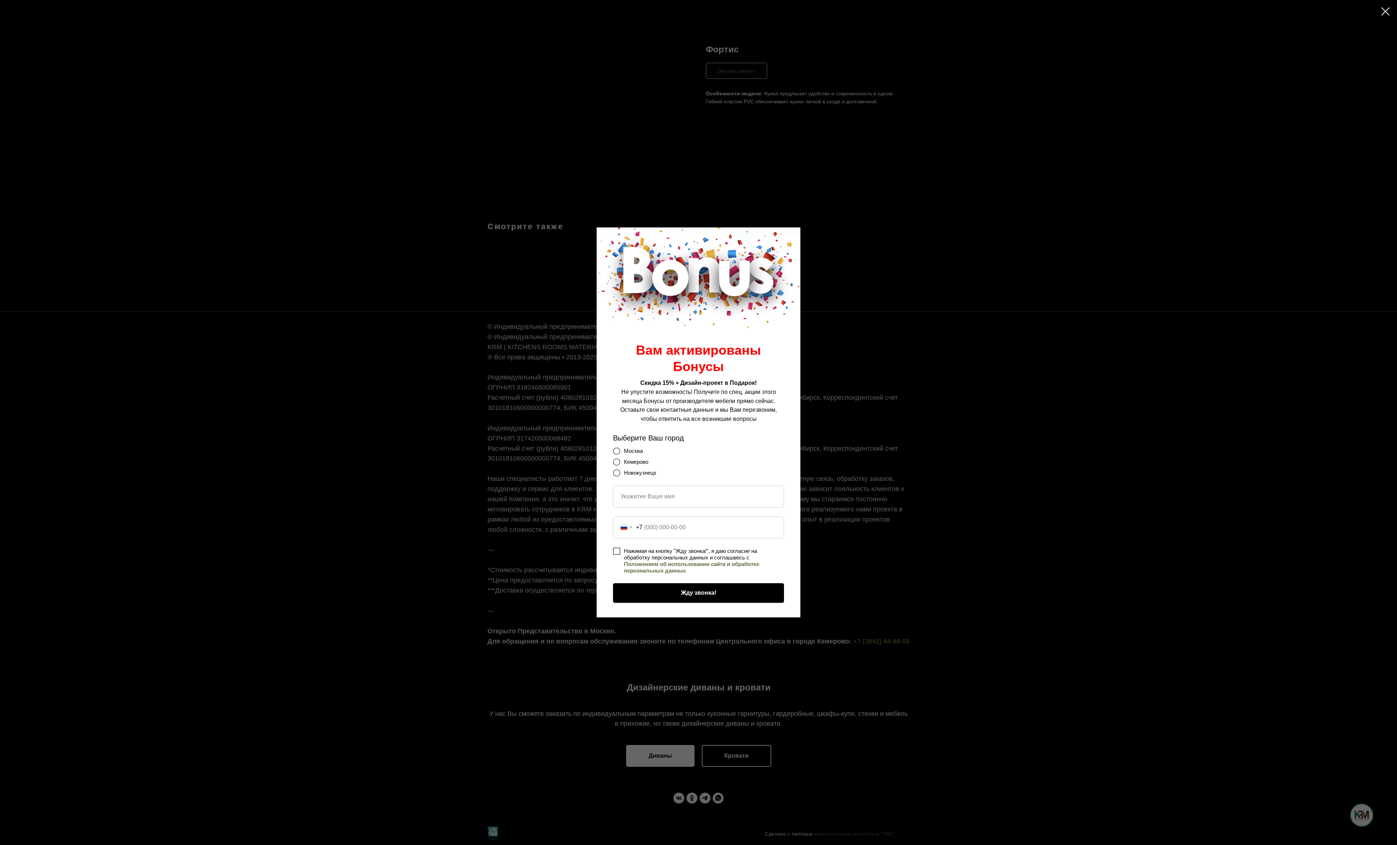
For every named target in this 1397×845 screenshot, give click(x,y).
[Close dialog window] (1385, 11)
